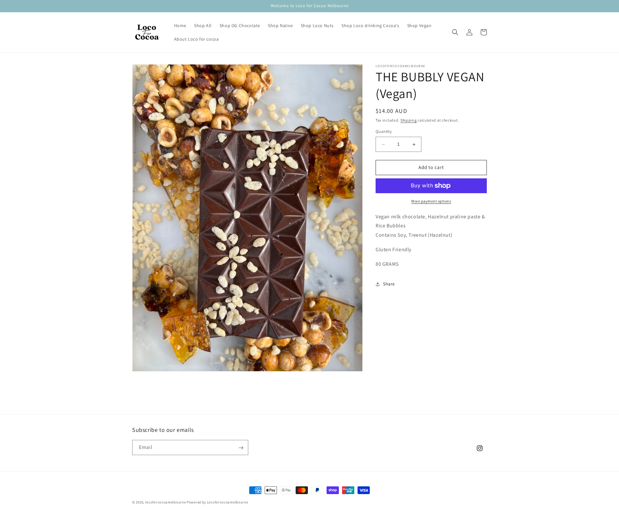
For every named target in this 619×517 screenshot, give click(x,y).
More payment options (431, 201)
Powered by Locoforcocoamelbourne (217, 502)
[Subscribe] (241, 447)
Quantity (384, 131)
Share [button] (389, 284)
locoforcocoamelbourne (165, 502)
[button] (455, 32)
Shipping (408, 120)
